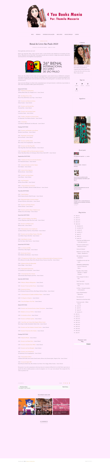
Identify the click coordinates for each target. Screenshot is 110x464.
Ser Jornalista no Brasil (26, 315)
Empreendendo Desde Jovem (27, 268)
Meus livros (59, 34)
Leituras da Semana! (81, 249)
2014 (77, 328)
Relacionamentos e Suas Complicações (29, 229)
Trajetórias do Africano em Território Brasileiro (31, 160)
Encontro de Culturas (25, 289)
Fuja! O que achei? (80, 281)
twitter (82, 85)
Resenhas (38, 34)
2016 (77, 324)
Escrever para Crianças (26, 253)
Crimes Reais (24, 122)
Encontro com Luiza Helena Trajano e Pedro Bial (31, 234)
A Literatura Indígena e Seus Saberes (29, 218)
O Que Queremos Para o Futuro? (28, 274)
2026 (77, 215)
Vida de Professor (24, 194)
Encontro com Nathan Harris (27, 341)
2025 (77, 217)
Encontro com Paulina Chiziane (28, 204)
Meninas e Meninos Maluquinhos (28, 282)
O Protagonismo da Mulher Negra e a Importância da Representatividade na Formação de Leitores (41, 258)
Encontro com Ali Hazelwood (27, 351)
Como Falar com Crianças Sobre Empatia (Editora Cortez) (33, 322)
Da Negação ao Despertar (26, 298)
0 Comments (21, 383)
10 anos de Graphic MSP (26, 362)
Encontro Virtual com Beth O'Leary (28, 286)
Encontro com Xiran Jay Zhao (27, 106)
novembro (79, 228)
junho (78, 238)
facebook (76, 85)
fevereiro (79, 312)
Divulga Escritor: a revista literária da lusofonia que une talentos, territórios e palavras (82, 202)
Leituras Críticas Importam (27, 170)
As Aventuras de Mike (26, 248)
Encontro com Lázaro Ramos (27, 175)
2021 (77, 314)
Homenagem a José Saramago (27, 135)
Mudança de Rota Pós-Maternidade (28, 263)
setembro (79, 232)
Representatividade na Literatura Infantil (29, 199)
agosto (78, 234)
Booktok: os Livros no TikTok (27, 312)
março (78, 310)
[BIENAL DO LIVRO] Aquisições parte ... (66, 413)
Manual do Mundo (25, 337)
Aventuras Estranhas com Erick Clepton (29, 165)
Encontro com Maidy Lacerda (27, 223)
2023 (77, 222)
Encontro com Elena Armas (27, 141)
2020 (77, 316)
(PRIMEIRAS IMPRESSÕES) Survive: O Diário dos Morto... (83, 266)
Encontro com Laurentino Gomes (28, 111)
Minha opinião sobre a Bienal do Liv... (32, 413)
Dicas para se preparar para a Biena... (49, 413)
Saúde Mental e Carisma (26, 239)
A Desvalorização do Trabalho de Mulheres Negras (31, 294)
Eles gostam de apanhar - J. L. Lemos (82, 156)
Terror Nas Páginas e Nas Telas (27, 301)
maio (78, 306)
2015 (77, 326)
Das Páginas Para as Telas (26, 96)
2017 (77, 322)
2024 (77, 220)
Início (32, 34)
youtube (76, 90)
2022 (77, 224)
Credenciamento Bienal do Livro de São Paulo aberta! (81, 188)
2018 (77, 320)
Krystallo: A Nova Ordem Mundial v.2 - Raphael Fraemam (82, 272)
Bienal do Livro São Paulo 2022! (83, 299)
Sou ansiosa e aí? (80, 297)
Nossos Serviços (69, 34)
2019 (77, 318)
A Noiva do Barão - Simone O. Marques (80, 165)
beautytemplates (31, 461)
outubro (78, 230)
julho (78, 236)
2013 (77, 330)
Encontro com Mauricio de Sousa (28, 101)
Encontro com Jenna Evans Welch (28, 344)
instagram (88, 85)
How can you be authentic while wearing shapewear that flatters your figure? (82, 179)
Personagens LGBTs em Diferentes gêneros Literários (32, 151)
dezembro (79, 226)
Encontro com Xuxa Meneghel (27, 348)
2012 (77, 332)
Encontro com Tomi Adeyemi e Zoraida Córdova (31, 327)
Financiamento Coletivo (26, 356)
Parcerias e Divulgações (48, 34)
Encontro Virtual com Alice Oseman (29, 331)
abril (78, 308)
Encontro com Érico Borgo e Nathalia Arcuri (30, 210)
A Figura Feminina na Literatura (28, 185)
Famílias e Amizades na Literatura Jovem (29, 116)
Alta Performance (25, 180)
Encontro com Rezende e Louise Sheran (29, 130)
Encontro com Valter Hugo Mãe (28, 146)
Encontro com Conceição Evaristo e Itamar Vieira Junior (33, 308)
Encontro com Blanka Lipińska (27, 318)
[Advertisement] (83, 359)
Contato (77, 34)
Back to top (88, 461)
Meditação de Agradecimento (27, 90)
